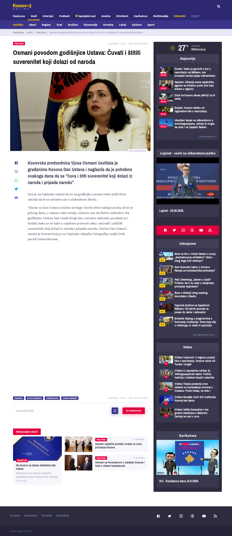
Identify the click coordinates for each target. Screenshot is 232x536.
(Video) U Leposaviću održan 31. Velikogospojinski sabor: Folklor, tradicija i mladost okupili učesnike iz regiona (187, 374)
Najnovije (187, 58)
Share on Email (16, 197)
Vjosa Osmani (70, 398)
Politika (18, 24)
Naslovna (19, 16)
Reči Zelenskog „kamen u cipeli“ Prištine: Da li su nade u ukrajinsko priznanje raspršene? (187, 283)
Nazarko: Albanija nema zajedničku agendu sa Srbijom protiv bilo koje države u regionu (187, 85)
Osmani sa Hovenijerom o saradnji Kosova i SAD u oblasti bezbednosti (106, 462)
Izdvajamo (187, 243)
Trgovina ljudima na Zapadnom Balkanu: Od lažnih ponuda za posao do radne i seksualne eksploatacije (187, 309)
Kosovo (18, 398)
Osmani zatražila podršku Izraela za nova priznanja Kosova (106, 444)
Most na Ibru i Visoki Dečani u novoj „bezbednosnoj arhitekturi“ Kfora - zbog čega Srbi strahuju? (187, 257)
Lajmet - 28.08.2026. (187, 187)
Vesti (34, 16)
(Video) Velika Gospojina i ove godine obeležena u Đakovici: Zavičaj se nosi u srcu (187, 413)
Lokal (122, 24)
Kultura (137, 24)
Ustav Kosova (34, 398)
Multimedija (160, 16)
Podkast (64, 16)
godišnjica (52, 398)
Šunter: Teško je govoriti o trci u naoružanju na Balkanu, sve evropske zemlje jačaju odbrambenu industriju (187, 72)
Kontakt (47, 515)
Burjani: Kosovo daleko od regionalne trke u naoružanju (187, 111)
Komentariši (115, 410)
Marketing (62, 515)
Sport (150, 24)
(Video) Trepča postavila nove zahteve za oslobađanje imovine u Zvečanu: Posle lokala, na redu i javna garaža (187, 387)
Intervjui (48, 16)
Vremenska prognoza (187, 48)
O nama (15, 515)
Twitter (174, 230)
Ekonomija (90, 24)
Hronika (108, 24)
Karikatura (140, 16)
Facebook (165, 230)
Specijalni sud (87, 16)
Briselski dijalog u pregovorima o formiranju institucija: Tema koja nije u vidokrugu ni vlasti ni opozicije (187, 322)
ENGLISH (179, 16)
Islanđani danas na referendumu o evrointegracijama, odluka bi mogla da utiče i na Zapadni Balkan (187, 124)
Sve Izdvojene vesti (203, 334)
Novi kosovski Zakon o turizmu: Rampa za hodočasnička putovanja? (187, 270)
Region (46, 24)
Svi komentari (133, 410)
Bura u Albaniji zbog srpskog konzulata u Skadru (187, 296)
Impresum (30, 515)
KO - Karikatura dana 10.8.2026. (187, 464)
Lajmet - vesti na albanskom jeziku (187, 153)
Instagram (183, 230)
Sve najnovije (206, 136)
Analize (105, 16)
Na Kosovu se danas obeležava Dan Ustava (37, 460)
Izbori (32, 24)
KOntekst (122, 16)
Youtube (201, 230)
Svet (59, 24)
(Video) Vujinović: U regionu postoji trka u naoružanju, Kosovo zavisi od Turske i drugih (187, 361)
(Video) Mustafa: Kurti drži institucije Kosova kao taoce (187, 400)
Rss (210, 230)
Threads (192, 230)
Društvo (73, 24)
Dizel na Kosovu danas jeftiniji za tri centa (187, 98)
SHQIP (195, 16)
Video (187, 347)
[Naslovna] (22, 7)
